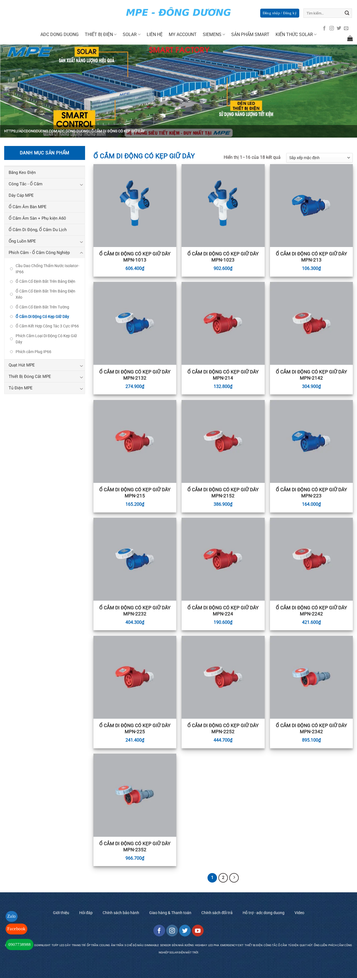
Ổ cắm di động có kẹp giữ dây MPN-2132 (134, 375)
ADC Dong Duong (73, 131)
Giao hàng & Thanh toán (170, 912)
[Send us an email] (346, 28)
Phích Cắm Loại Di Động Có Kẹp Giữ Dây (46, 339)
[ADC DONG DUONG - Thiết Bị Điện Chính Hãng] (178, 12)
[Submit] (347, 13)
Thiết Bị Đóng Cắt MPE (30, 376)
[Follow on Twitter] (339, 28)
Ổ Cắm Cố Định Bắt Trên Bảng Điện (45, 281)
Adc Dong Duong (59, 34)
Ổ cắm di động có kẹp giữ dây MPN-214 (223, 375)
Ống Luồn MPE (22, 241)
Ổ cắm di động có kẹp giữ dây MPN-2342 (311, 728)
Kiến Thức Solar (294, 34)
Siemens (212, 34)
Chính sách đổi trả (217, 912)
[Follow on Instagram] (331, 28)
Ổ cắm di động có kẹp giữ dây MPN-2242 (311, 611)
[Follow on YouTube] (198, 930)
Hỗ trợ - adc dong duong (263, 912)
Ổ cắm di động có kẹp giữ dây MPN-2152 (223, 492)
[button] (279, 13)
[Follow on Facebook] (324, 28)
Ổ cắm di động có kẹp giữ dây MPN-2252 (223, 728)
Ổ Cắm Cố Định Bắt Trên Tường (42, 307)
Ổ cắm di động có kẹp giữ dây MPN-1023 (223, 257)
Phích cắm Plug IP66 (33, 351)
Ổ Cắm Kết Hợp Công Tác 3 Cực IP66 (47, 326)
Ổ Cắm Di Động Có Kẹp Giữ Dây (42, 316)
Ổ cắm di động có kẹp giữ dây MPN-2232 (134, 611)
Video (299, 912)
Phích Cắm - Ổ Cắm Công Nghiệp (39, 252)
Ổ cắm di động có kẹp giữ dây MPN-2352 (134, 846)
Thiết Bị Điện (99, 34)
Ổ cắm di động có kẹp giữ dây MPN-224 (223, 611)
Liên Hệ (155, 34)
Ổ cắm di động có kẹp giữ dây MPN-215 (134, 492)
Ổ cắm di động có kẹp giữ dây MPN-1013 (134, 257)
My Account (183, 34)
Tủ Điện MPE (21, 387)
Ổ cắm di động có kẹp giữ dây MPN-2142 (311, 375)
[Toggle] (81, 184)
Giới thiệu (61, 912)
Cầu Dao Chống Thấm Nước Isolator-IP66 (47, 268)
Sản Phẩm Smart (250, 34)
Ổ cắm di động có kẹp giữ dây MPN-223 (311, 492)
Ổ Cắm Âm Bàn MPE (28, 206)
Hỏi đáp (86, 912)
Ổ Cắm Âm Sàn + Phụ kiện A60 (37, 218)
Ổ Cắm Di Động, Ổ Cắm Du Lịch (38, 229)
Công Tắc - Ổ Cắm (25, 183)
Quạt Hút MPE (22, 365)
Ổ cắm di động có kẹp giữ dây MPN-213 (311, 257)
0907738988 (19, 944)
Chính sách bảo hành (121, 912)
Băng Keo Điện (22, 172)
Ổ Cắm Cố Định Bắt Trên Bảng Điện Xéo (45, 294)
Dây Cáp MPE (21, 195)
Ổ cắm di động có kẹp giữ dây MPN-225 (134, 728)
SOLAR (130, 34)
